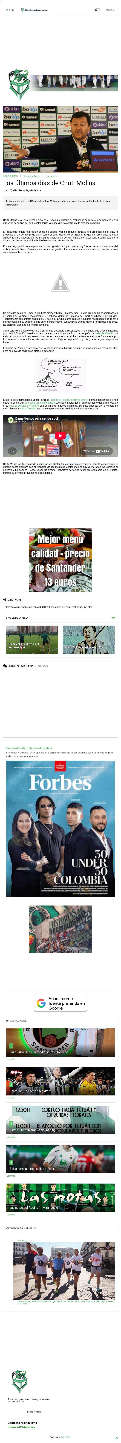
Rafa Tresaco (29, 408)
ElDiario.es (22, 1241)
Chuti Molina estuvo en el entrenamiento (24, 646)
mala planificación (104, 333)
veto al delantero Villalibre (24, 405)
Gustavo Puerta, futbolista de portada (29, 748)
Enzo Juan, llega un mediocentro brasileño (38, 1052)
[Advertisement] (59, 42)
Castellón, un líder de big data (29, 1091)
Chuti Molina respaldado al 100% (84, 647)
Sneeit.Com (66, 1437)
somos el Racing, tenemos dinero (69, 399)
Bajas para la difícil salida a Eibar (31, 1169)
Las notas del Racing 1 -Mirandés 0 (33, 1208)
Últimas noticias (31, 176)
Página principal (34, 1412)
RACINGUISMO (10, 176)
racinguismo (51, 176)
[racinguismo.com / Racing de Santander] (34, 11)
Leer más (11, 1059)
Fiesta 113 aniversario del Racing (32, 1130)
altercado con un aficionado (40, 402)
